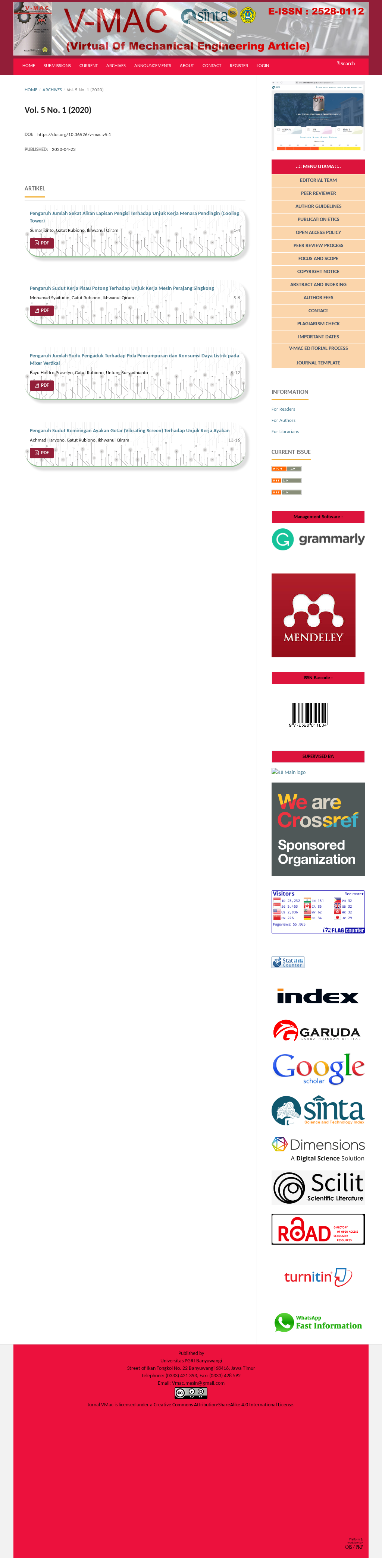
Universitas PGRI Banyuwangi (191, 1361)
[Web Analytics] (288, 967)
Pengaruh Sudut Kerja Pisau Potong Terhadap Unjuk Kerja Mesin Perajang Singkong (122, 288)
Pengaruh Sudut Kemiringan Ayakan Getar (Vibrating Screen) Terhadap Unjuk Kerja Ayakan (130, 431)
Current (88, 65)
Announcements (152, 65)
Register (239, 65)
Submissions (57, 65)
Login (263, 65)
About (187, 65)
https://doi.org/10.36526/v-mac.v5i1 (74, 134)
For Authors (283, 420)
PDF (44, 243)
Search (347, 64)
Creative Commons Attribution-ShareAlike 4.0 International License (223, 1405)
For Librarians (285, 431)
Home (28, 65)
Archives (116, 65)
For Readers (283, 409)
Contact (212, 65)
